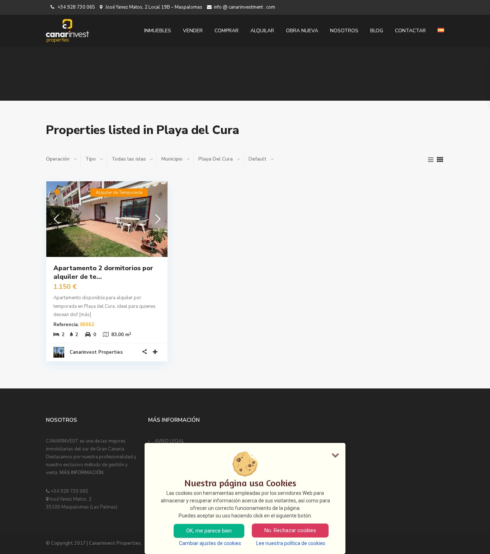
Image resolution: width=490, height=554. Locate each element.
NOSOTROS (344, 30)
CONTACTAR (410, 30)
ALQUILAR (262, 30)
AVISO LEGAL (169, 441)
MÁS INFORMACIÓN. (82, 472)
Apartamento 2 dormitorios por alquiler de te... (103, 272)
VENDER (193, 30)
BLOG (376, 30)
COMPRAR (227, 30)
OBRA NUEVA (302, 30)
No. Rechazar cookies (290, 530)
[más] (85, 314)
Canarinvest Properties (96, 352)
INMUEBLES (157, 30)
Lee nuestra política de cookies (290, 543)
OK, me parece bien (209, 530)
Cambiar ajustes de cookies (210, 543)
